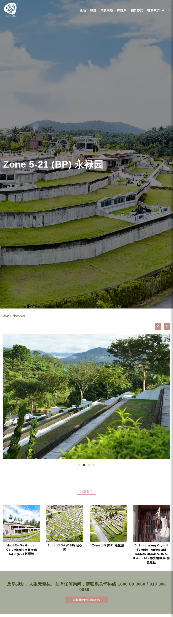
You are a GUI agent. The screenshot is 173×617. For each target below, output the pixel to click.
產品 (83, 10)
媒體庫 (121, 10)
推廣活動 (107, 10)
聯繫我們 (153, 10)
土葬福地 (19, 316)
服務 (93, 10)
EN (167, 10)
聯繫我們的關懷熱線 (86, 600)
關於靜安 (137, 10)
